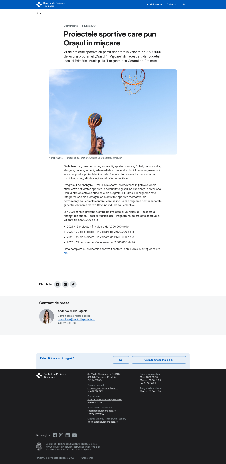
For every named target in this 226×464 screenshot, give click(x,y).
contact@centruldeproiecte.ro (102, 388)
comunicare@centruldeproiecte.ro (76, 319)
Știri (39, 13)
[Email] (65, 284)
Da (121, 359)
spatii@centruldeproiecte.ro (101, 410)
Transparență (86, 457)
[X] (73, 284)
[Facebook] (57, 284)
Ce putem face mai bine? (158, 359)
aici (66, 253)
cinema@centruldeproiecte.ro (102, 421)
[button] (154, 4)
